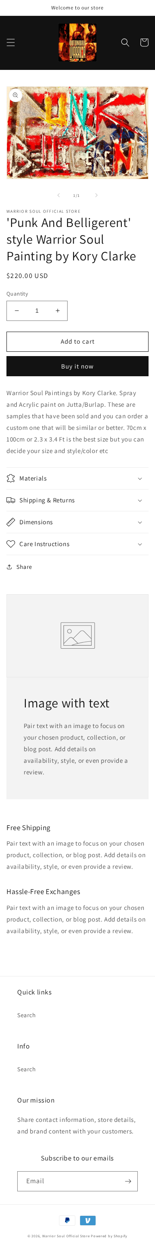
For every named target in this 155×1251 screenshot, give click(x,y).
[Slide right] (96, 195)
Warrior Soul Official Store (66, 1235)
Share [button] (24, 567)
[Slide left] (58, 195)
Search (26, 1015)
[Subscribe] (127, 1181)
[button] (10, 42)
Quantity (17, 293)
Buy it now (77, 366)
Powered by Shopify (109, 1235)
